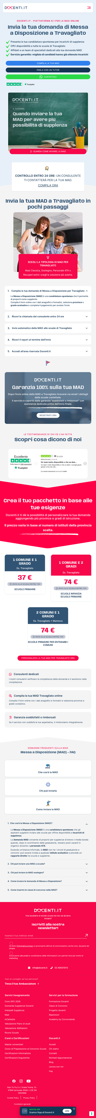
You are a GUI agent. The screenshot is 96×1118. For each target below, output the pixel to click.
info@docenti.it (39, 967)
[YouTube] (28, 1081)
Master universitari (14, 1044)
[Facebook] (14, 1081)
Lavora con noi (56, 1066)
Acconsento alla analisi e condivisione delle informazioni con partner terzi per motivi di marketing (46, 957)
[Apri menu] (89, 8)
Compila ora (48, 185)
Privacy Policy (29, 1098)
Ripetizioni (54, 1015)
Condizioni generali (22, 1104)
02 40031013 (61, 967)
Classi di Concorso (58, 1006)
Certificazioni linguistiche (17, 1058)
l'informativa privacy (24, 946)
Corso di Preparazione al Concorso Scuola (25, 1049)
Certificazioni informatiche (18, 1053)
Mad (7, 1015)
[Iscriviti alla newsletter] (86, 935)
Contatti (53, 1053)
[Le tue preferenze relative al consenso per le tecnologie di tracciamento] (91, 1113)
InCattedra (10, 1019)
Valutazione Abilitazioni (16, 1028)
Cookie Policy (13, 1098)
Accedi (52, 1044)
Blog (51, 1062)
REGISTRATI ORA (48, 415)
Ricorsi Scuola (12, 1032)
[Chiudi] (74, 1108)
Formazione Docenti (59, 1001)
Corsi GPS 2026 (12, 1001)
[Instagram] (21, 1081)
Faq (51, 1071)
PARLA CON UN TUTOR (48, 70)
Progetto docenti (57, 1010)
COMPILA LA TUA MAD (48, 63)
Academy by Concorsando (62, 1019)
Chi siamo (54, 1049)
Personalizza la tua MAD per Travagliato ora (48, 658)
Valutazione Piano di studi (17, 1023)
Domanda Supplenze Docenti (19, 1006)
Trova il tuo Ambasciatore (20, 983)
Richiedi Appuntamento (60, 1058)
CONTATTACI (50, 77)
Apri (67, 1111)
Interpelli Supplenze (14, 1010)
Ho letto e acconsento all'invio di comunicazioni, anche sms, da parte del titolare (49, 947)
